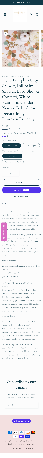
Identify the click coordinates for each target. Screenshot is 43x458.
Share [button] (6, 204)
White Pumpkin (11, 145)
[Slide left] (16, 71)
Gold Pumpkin (31, 145)
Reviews (3, 232)
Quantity (5, 168)
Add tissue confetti (13, 162)
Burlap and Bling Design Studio (20, 441)
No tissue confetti (12, 156)
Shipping (5, 128)
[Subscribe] (35, 405)
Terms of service (16, 448)
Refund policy (19, 444)
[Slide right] (27, 71)
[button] (5, 14)
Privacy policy (30, 444)
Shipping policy (29, 448)
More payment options (21, 196)
